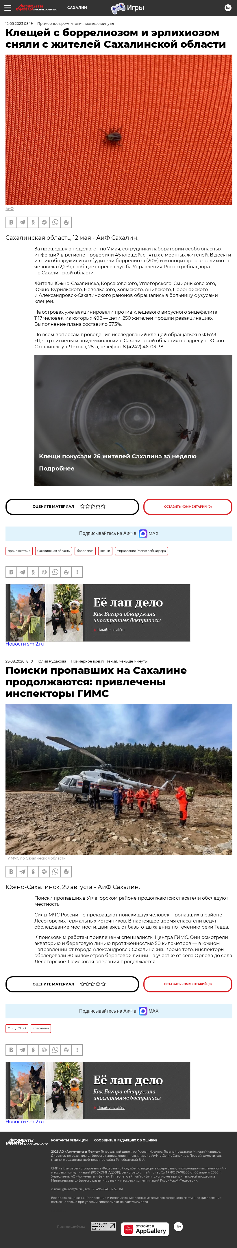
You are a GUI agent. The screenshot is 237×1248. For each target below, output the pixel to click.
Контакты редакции (69, 1140)
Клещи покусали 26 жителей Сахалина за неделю (118, 456)
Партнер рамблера (71, 1226)
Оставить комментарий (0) (188, 507)
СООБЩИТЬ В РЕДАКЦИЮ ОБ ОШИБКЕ (125, 1140)
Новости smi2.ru (24, 644)
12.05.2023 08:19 (19, 23)
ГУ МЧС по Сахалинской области (35, 858)
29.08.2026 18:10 (19, 661)
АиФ (9, 209)
